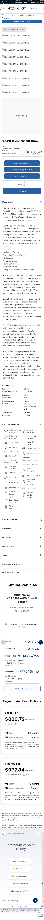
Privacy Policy (13, 909)
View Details (22, 689)
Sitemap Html (24, 909)
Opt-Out (35, 909)
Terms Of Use (18, 909)
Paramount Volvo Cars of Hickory (6, 909)
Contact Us (30, 909)
